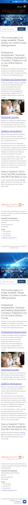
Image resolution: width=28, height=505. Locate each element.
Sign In (20, 6)
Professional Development (13, 80)
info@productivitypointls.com (9, 238)
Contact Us (19, 1)
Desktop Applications (11, 131)
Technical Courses (10, 117)
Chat (13, 1)
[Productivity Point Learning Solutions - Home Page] (13, 206)
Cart (25, 1)
